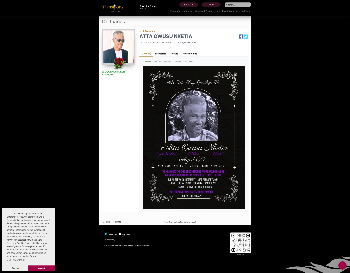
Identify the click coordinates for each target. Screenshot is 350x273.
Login (211, 4)
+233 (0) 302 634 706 (113, 222)
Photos (174, 53)
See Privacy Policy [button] (16, 260)
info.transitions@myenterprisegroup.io (183, 222)
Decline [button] (15, 268)
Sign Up (188, 4)
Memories (160, 53)
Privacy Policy (109, 240)
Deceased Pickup (203, 11)
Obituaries (187, 11)
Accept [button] (41, 268)
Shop (217, 11)
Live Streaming (230, 11)
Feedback (245, 11)
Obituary (146, 53)
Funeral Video (190, 53)
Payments (175, 11)
